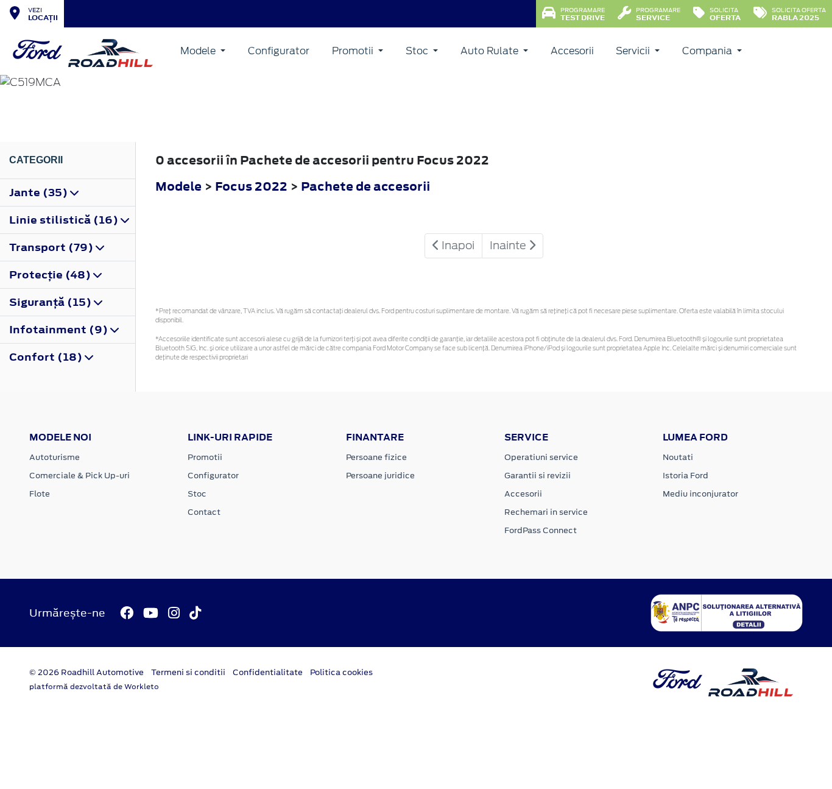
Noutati (678, 457)
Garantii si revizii (537, 475)
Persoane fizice (376, 457)
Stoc (418, 51)
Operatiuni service (541, 457)
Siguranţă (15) (51, 302)
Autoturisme (54, 457)
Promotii (354, 51)
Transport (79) (52, 247)
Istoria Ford (685, 475)
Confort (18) (47, 357)
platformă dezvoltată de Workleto (94, 687)
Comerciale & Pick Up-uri (79, 475)
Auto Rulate (490, 51)
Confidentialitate (268, 672)
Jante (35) (39, 192)
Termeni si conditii (188, 672)
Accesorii (572, 51)
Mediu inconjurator (700, 494)
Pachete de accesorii (365, 186)
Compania (708, 51)
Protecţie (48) (51, 274)
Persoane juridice (380, 475)
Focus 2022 (251, 186)
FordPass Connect (540, 530)
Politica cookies (341, 672)
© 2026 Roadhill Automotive (86, 672)
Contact (204, 512)
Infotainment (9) (59, 329)
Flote (39, 494)
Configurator (278, 51)
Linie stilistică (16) (65, 220)
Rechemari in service (546, 512)
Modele (199, 51)
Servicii (634, 51)
